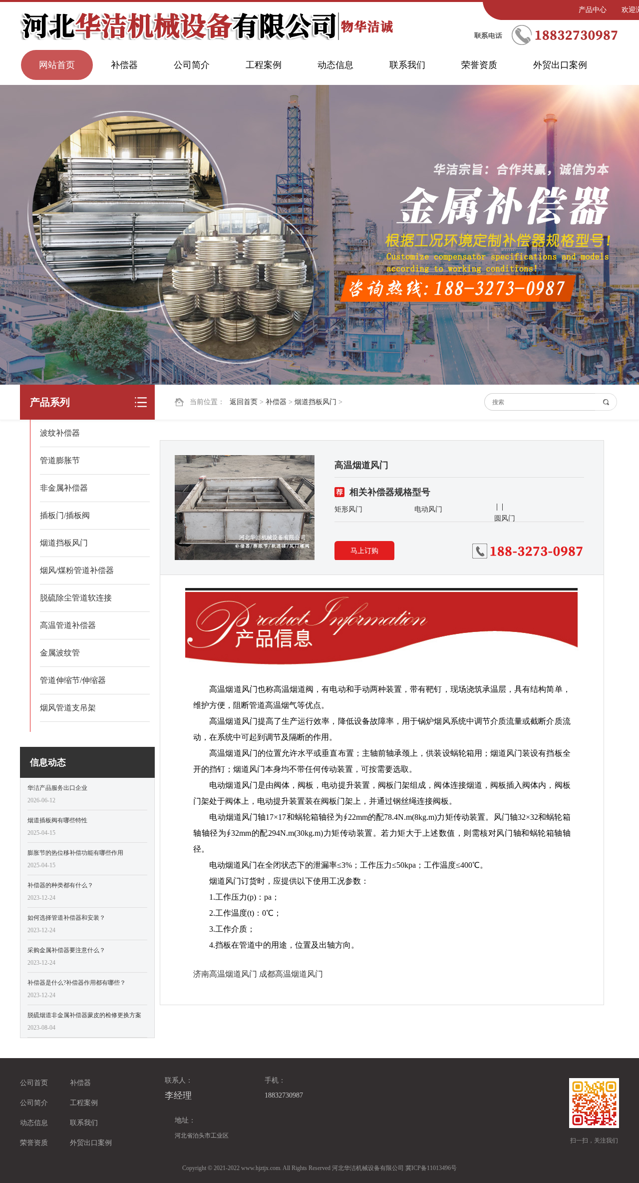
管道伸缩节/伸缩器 (73, 680)
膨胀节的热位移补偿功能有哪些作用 (75, 852)
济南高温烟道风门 (225, 974)
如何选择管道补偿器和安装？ (66, 917)
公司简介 (192, 65)
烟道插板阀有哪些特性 (57, 820)
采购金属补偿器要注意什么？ (66, 950)
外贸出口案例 (560, 65)
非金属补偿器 (64, 488)
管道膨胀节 (60, 460)
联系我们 (407, 65)
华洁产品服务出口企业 (57, 787)
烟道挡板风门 (315, 402)
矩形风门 (348, 509)
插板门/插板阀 (65, 515)
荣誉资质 (479, 65)
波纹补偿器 (60, 433)
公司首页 (34, 1083)
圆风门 (504, 518)
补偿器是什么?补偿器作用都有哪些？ (76, 982)
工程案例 (264, 65)
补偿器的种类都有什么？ (60, 885)
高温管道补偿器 (68, 625)
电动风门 (428, 509)
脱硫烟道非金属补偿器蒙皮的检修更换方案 (84, 1015)
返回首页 (244, 402)
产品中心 (593, 9)
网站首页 (57, 65)
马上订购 (364, 551)
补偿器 (124, 65)
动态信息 (335, 65)
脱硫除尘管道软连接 (76, 597)
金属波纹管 (60, 652)
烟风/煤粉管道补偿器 (77, 570)
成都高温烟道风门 (291, 974)
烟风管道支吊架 (68, 707)
